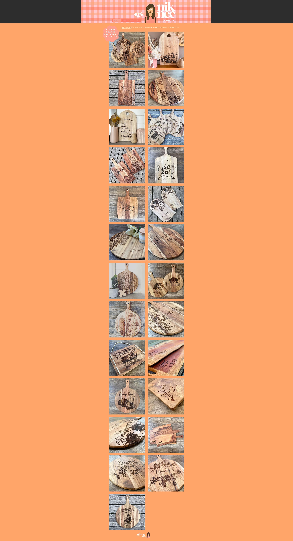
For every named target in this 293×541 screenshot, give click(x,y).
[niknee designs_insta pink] (137, 15)
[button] (137, 20)
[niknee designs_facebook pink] (140, 15)
